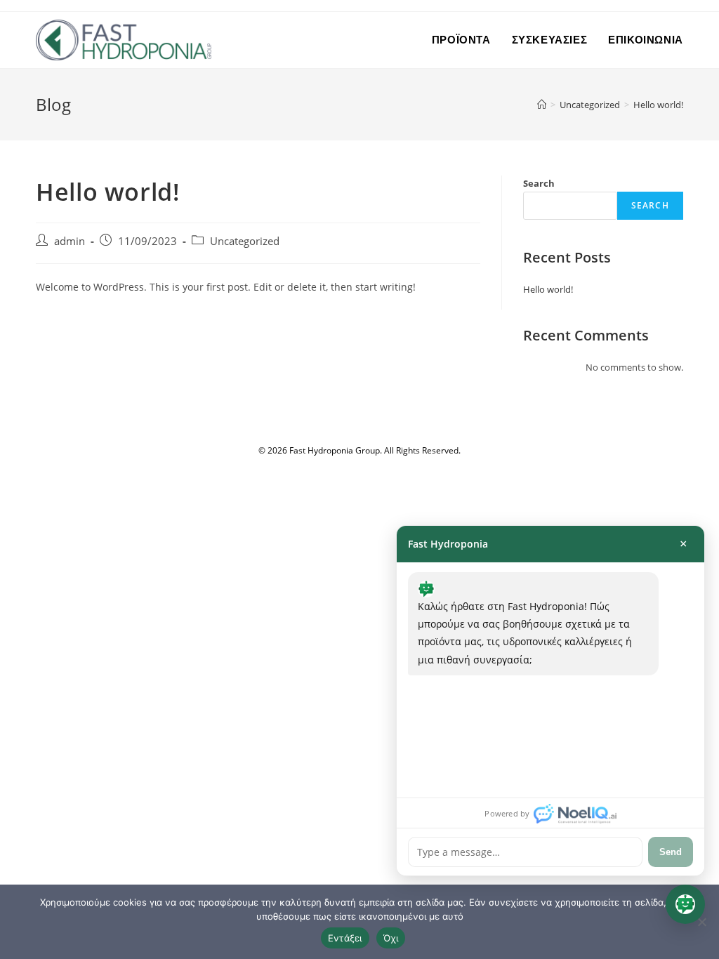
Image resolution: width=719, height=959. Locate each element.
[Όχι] (701, 922)
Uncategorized (244, 241)
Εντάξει (345, 938)
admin (69, 241)
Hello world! (658, 104)
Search (539, 183)
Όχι (391, 938)
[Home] (541, 104)
